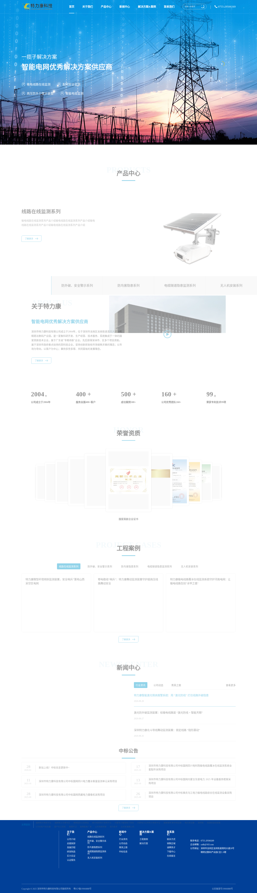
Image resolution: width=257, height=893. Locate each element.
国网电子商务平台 (43, 813)
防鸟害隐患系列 (94, 847)
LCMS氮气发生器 (43, 817)
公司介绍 (71, 839)
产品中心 (106, 6)
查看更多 (231, 675)
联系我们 (169, 6)
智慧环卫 (73, 817)
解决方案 (144, 843)
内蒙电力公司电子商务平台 (148, 813)
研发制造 (71, 852)
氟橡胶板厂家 (86, 817)
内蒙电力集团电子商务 (124, 813)
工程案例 (144, 839)
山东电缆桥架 (100, 817)
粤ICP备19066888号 (82, 889)
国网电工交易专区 (62, 813)
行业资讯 (123, 839)
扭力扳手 (113, 817)
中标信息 (123, 852)
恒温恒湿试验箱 (213, 813)
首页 (71, 6)
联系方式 (171, 839)
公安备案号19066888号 (222, 889)
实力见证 (71, 856)
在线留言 (171, 856)
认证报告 (71, 860)
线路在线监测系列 (95, 837)
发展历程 (71, 847)
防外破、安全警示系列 (96, 842)
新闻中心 (124, 6)
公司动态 (123, 843)
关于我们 (87, 6)
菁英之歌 (123, 847)
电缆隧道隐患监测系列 (96, 853)
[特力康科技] (38, 7)
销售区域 (171, 843)
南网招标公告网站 (81, 813)
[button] (233, 468)
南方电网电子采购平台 (101, 813)
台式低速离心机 (127, 817)
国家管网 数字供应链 (172, 813)
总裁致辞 (71, 843)
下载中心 (171, 852)
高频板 (201, 813)
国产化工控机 (60, 817)
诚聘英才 (171, 847)
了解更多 (29, 233)
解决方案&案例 (147, 6)
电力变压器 (189, 813)
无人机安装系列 (94, 858)
